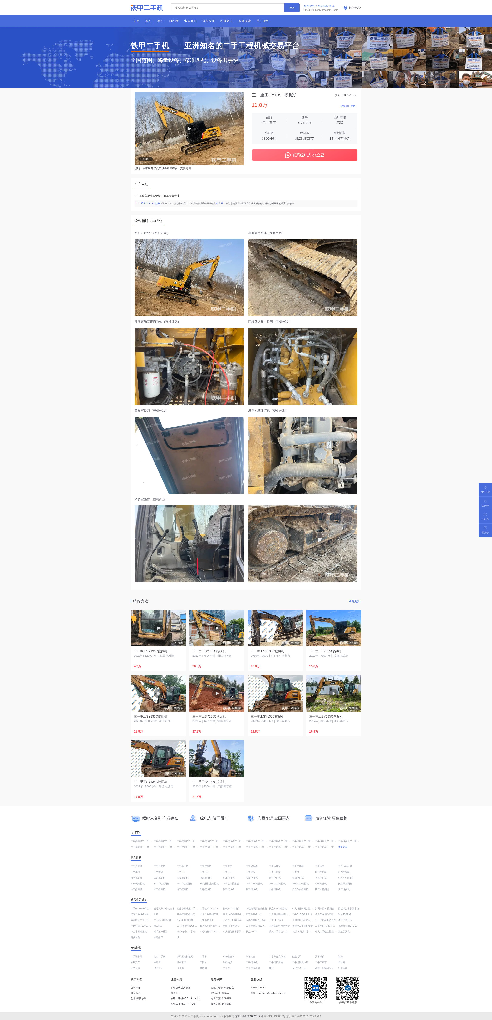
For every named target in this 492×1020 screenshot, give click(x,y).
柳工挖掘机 (159, 889)
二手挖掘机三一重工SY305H (284, 847)
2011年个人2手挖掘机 (188, 931)
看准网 (341, 962)
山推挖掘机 (275, 889)
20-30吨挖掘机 (184, 883)
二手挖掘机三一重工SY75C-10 (146, 841)
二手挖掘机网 (253, 968)
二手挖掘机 (136, 866)
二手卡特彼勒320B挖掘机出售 (261, 926)
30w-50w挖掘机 (300, 883)
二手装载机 (159, 866)
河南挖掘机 (136, 877)
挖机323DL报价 (231, 908)
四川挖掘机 (159, 877)
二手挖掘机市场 (300, 962)
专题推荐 (158, 937)
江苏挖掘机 (182, 877)
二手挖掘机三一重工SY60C (191, 841)
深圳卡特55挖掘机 (324, 908)
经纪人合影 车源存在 (222, 987)
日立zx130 (251, 931)
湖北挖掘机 (205, 877)
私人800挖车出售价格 (211, 926)
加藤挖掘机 (205, 889)
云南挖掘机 (298, 877)
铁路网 (157, 962)
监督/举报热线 (138, 998)
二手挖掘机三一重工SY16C (214, 847)
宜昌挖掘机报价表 (186, 914)
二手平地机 (298, 866)
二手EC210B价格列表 (142, 908)
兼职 (271, 968)
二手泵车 (227, 866)
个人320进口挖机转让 (326, 914)
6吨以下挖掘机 (345, 877)
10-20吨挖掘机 (161, 883)
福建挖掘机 (321, 877)
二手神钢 (158, 872)
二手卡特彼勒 (345, 866)
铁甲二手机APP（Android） (186, 998)
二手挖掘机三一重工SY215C (214, 841)
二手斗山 (227, 872)
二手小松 (135, 872)
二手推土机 (182, 866)
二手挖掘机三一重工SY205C (238, 841)
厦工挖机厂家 (345, 920)
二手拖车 (319, 866)
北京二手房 (159, 956)
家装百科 (135, 968)
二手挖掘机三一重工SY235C (330, 841)
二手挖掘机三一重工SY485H (168, 841)
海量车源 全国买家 (221, 998)
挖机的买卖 (344, 931)
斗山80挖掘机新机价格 (188, 920)
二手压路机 (205, 866)
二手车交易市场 (277, 956)
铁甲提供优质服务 (181, 987)
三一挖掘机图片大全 (325, 920)
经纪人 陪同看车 (220, 993)
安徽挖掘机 (252, 877)
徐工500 (158, 926)
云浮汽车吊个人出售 (164, 908)
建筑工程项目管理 (324, 968)
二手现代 (250, 872)
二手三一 (181, 872)
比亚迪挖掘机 (322, 889)
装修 (340, 956)
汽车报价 (319, 956)
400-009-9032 (258, 987)
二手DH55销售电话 (302, 914)
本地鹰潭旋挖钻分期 (256, 908)
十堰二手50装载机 (232, 920)
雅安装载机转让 (254, 914)
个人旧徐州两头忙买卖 (303, 908)
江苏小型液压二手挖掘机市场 (192, 908)
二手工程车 (321, 962)
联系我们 (136, 993)
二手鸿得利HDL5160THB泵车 (192, 926)
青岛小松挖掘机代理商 (234, 914)
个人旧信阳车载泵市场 (234, 931)
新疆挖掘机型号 (231, 926)
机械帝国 (181, 962)
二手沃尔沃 (275, 872)
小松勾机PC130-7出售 (211, 931)
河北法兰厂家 (299, 968)
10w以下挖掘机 (231, 883)
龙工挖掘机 (182, 889)
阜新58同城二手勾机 (302, 931)
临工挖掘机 (136, 889)
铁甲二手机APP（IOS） (184, 1003)
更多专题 (135, 937)
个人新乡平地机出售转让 (281, 914)
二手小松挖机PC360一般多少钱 (170, 920)
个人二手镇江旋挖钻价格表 (329, 931)
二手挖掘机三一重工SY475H (307, 841)
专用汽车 (135, 962)
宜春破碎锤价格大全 (279, 926)
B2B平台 (158, 968)
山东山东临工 (207, 920)
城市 (179, 937)
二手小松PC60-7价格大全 (328, 926)
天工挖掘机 (344, 889)
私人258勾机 (345, 914)
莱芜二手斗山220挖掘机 (281, 931)
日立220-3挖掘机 (278, 908)
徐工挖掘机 (228, 889)
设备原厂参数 (348, 106)
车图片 (203, 962)
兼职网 (203, 968)
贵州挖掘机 (275, 877)
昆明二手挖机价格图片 (142, 914)
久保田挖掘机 (345, 883)
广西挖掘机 (344, 872)
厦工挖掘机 (252, 889)
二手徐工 (296, 872)
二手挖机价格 (276, 962)
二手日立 (204, 872)
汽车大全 (250, 956)
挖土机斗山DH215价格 (350, 926)
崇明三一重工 (161, 931)
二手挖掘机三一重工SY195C (261, 847)
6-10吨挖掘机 (138, 883)
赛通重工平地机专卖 (302, 926)
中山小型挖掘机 (139, 931)
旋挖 (156, 914)
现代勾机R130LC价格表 (143, 926)
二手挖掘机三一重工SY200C (168, 847)
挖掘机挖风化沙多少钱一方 (306, 920)
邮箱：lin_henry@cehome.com (268, 993)
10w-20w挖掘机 (254, 883)
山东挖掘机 (321, 872)
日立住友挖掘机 (300, 889)
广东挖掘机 (228, 877)
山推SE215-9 (276, 920)
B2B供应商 (228, 956)
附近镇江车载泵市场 (348, 908)
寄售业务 (176, 993)
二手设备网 (136, 956)
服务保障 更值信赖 (221, 1003)
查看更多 (354, 601)
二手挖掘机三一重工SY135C (191, 847)
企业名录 (296, 956)
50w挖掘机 (321, 883)
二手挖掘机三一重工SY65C (145, 847)
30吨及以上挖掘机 (209, 883)
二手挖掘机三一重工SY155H (284, 841)
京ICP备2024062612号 (249, 1016)
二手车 (203, 956)
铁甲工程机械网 (185, 956)
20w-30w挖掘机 (277, 883)
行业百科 (342, 968)
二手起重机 (252, 866)
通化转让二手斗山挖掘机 (143, 920)
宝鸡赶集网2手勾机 (256, 920)
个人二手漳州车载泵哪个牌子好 (216, 914)
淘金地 (180, 968)
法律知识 (227, 962)
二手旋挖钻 (275, 866)
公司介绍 (136, 987)
